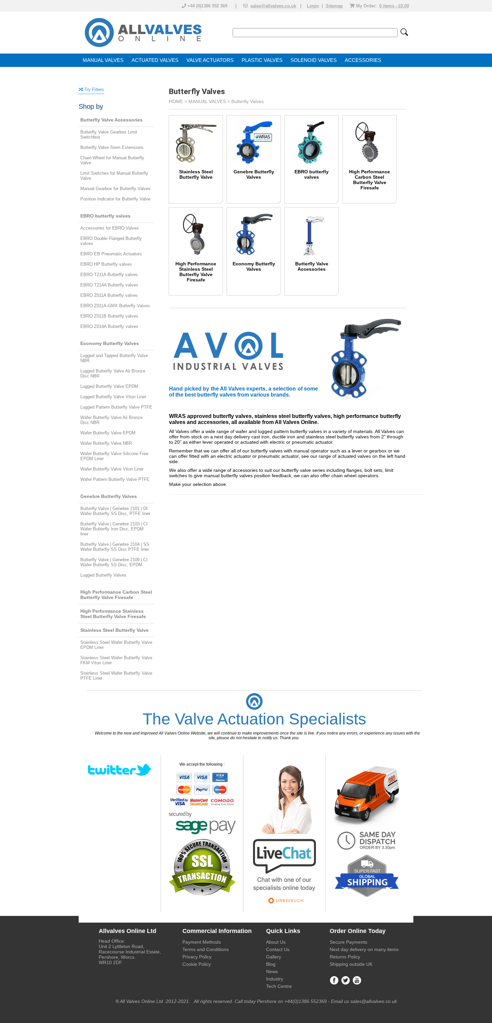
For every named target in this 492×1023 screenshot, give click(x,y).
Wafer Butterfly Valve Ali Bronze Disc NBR (111, 420)
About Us (275, 942)
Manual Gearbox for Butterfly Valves (115, 188)
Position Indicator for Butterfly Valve (115, 198)
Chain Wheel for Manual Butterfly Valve (112, 160)
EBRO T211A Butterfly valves (109, 274)
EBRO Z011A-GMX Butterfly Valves (115, 305)
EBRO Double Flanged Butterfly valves (111, 241)
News (272, 971)
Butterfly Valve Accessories (311, 266)
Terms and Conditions (205, 949)
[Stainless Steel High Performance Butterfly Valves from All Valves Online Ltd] (196, 229)
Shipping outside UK (351, 964)
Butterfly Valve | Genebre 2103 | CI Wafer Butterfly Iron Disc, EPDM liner (114, 528)
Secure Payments (348, 942)
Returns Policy (345, 956)
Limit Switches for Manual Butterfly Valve (114, 176)
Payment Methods (201, 942)
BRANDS (93, 73)
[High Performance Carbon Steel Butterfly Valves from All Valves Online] (369, 137)
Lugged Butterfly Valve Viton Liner (113, 396)
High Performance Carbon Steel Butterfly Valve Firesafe (369, 179)
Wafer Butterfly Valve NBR (106, 443)
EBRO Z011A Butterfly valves (109, 295)
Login (313, 5)
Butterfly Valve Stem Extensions (112, 147)
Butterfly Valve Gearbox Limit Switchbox (108, 135)
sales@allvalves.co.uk (273, 5)
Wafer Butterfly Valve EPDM (108, 432)
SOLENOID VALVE (312, 60)
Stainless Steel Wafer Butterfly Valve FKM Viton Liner (116, 660)
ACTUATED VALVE (153, 60)
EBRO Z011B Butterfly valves (109, 316)
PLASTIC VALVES (262, 60)
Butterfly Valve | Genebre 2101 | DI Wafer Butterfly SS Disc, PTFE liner (115, 511)
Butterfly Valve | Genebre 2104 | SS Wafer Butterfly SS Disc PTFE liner (114, 547)
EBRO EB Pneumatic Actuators (111, 253)
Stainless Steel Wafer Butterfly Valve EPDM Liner (116, 645)
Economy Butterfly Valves (254, 266)
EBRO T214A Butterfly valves (109, 284)
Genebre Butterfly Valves (254, 174)
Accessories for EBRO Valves (109, 228)
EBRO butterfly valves (312, 174)
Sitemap (334, 5)
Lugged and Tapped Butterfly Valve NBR (114, 358)
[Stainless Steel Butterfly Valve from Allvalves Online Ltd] (196, 137)
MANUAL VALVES (103, 60)
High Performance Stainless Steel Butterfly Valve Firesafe (195, 271)
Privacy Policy (197, 956)
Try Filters (93, 89)
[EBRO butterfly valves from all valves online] (311, 137)
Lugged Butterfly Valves (103, 575)
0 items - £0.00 (394, 5)
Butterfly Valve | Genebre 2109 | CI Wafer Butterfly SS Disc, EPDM (114, 562)
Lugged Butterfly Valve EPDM (109, 386)
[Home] (142, 47)
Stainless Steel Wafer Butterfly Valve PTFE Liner (116, 676)
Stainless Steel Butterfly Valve (196, 174)
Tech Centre (279, 986)
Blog (270, 964)
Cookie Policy (196, 964)
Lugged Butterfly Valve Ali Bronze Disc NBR (112, 373)
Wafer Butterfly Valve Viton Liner (112, 469)
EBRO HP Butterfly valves (106, 264)
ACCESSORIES (363, 60)
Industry (274, 979)
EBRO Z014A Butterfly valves (109, 326)
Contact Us (278, 949)
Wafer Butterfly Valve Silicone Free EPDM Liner (114, 456)
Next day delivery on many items (364, 949)
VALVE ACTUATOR (208, 60)
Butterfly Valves (247, 101)
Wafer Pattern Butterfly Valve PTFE (115, 479)
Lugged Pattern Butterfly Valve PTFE (116, 407)
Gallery (273, 956)
